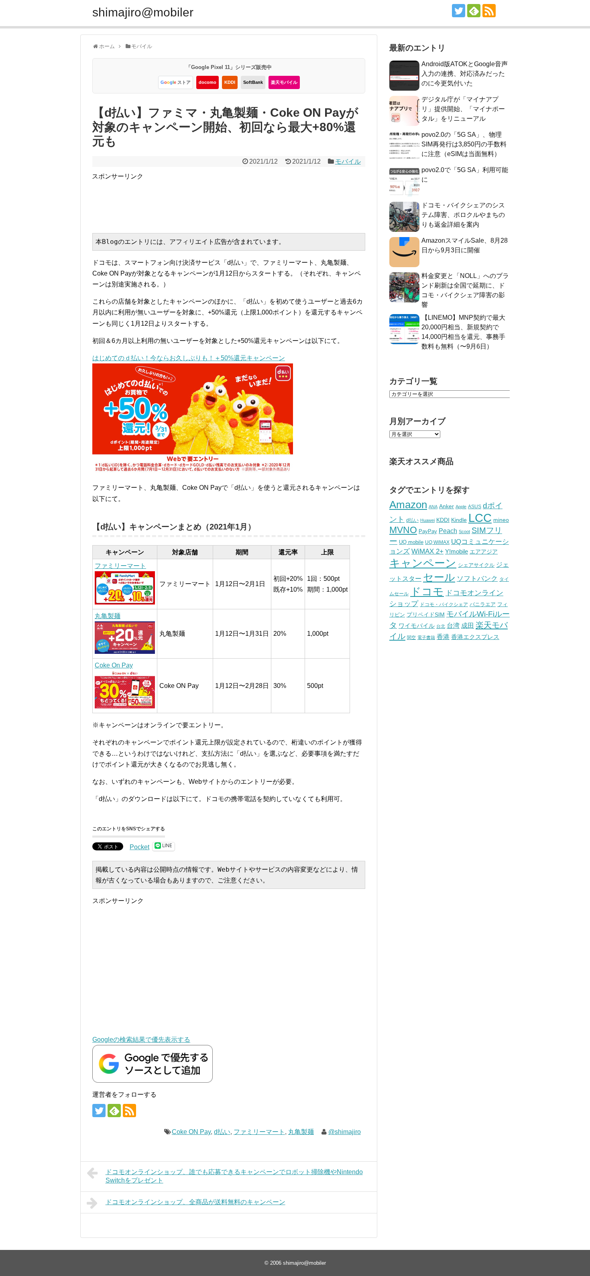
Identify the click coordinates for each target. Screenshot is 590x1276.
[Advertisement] (238, 200)
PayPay (428, 531)
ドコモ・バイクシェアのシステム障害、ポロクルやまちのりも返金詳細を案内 (463, 215)
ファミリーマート (259, 1131)
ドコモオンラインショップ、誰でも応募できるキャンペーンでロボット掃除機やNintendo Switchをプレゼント (234, 1176)
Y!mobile (456, 551)
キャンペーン (422, 563)
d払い (222, 1131)
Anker (446, 506)
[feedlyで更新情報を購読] (473, 10)
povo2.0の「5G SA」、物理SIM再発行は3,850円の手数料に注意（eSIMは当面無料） (464, 144)
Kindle (459, 520)
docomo (207, 82)
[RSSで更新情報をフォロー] (489, 10)
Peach (448, 530)
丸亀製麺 (301, 1131)
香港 (443, 636)
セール (439, 577)
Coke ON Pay (191, 1131)
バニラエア (483, 604)
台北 (440, 626)
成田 (467, 625)
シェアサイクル (476, 565)
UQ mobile (411, 542)
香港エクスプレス (475, 637)
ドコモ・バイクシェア (444, 604)
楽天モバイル (284, 82)
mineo (501, 520)
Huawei (427, 520)
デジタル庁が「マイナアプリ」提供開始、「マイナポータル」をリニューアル (463, 109)
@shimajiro (344, 1131)
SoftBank (253, 82)
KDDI (229, 82)
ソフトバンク (477, 578)
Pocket (139, 847)
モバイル (348, 161)
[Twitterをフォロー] (458, 10)
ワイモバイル (417, 625)
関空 (411, 637)
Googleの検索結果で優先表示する (141, 1039)
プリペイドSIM (426, 615)
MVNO (403, 530)
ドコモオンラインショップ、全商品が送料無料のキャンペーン (195, 1202)
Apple (461, 506)
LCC (480, 517)
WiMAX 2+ (427, 551)
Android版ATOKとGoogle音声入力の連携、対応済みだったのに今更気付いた (464, 74)
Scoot (464, 531)
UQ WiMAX (437, 542)
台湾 (453, 625)
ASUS (474, 506)
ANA (433, 506)
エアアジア (484, 551)
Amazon (408, 504)
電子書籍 (426, 637)
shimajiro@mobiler (142, 12)
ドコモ (427, 592)
